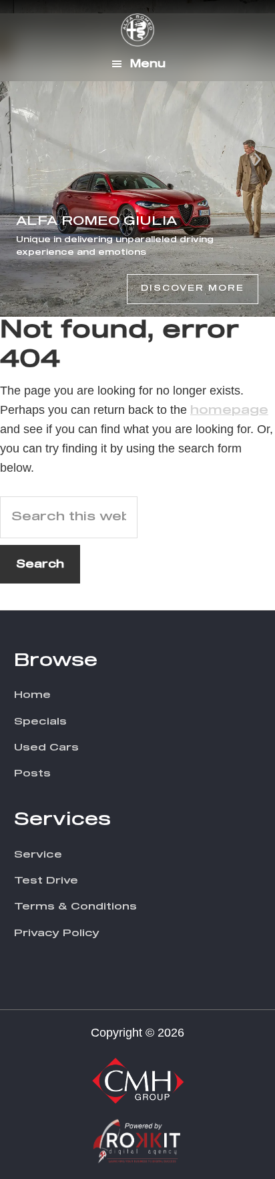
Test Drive (46, 881)
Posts (32, 773)
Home (32, 695)
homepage (229, 411)
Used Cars (46, 748)
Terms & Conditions (75, 907)
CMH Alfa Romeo (137, 30)
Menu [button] (148, 64)
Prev (10, 158)
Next (257, 158)
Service (38, 855)
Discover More (192, 289)
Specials (40, 722)
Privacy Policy (56, 933)
